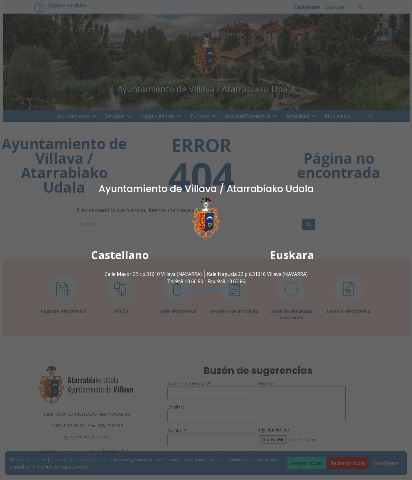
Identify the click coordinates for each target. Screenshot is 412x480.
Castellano (120, 255)
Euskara (292, 255)
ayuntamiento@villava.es (206, 288)
